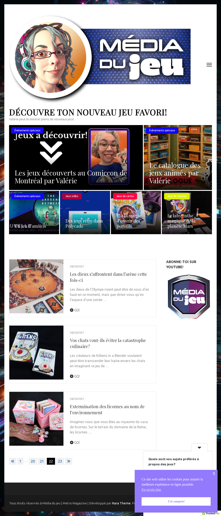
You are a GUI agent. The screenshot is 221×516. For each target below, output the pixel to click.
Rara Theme (121, 503)
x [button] (214, 473)
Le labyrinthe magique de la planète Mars (181, 221)
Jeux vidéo (71, 196)
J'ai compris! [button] (176, 501)
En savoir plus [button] (151, 489)
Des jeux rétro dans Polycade (84, 223)
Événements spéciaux (27, 130)
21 (42, 461)
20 (33, 461)
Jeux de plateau (176, 196)
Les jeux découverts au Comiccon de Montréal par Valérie (71, 176)
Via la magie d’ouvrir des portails (129, 221)
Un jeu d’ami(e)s (30, 226)
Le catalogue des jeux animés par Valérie (175, 172)
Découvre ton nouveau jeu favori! (88, 112)
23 (60, 461)
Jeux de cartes (125, 196)
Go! (76, 310)
